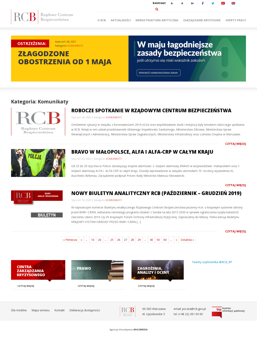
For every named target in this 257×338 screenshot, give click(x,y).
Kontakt (59, 310)
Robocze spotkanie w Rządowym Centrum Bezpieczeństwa (151, 110)
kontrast (159, 3)
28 (132, 240)
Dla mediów (19, 310)
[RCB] (127, 311)
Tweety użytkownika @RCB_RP (212, 262)
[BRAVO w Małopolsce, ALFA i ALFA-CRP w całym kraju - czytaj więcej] (38, 163)
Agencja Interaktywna (121, 329)
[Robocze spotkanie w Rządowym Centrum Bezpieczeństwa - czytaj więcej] (38, 122)
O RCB (101, 20)
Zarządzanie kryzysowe (202, 20)
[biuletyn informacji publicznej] (229, 312)
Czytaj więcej (235, 144)
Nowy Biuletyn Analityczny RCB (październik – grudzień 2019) (156, 193)
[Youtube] (223, 3)
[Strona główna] (48, 16)
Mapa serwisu (41, 310)
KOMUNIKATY (75, 45)
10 (92, 240)
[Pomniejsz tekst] (172, 3)
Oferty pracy (235, 20)
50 (158, 240)
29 (139, 240)
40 (151, 240)
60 (165, 240)
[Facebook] (203, 3)
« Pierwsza (70, 240)
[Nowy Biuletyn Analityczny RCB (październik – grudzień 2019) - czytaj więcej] (38, 204)
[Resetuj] (182, 3)
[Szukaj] (157, 9)
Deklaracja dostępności (84, 310)
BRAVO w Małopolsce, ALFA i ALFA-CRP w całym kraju (142, 151)
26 (118, 240)
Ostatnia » (187, 240)
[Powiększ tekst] (192, 3)
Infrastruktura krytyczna (157, 20)
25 (111, 240)
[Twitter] (213, 3)
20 (99, 240)
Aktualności (121, 20)
